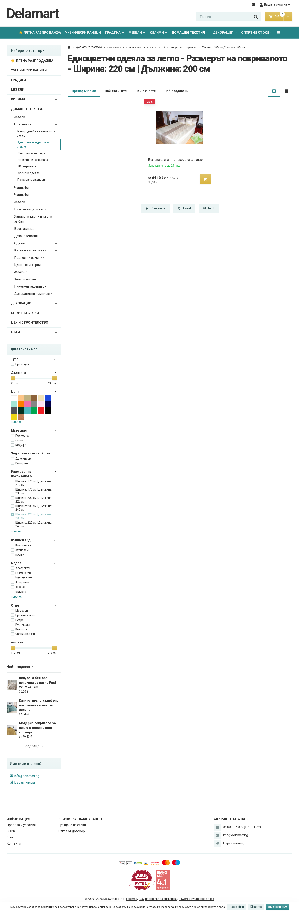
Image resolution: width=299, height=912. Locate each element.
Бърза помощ (24, 782)
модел (16, 563)
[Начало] (69, 47)
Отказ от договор (71, 831)
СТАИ (15, 332)
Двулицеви (23, 458)
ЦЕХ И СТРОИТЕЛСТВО (29, 322)
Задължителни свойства (31, 453)
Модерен (21, 610)
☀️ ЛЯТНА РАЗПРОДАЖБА (40, 32)
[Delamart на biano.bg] (163, 880)
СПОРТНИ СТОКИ (255, 32)
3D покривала (26, 166)
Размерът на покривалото (21, 474)
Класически (23, 545)
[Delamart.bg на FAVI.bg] (142, 880)
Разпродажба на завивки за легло (36, 133)
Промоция (22, 364)
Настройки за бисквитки (161, 898)
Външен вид (21, 540)
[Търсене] (256, 16)
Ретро (19, 620)
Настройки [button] (237, 906)
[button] (287, 16)
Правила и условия (21, 825)
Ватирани (21, 463)
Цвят (15, 392)
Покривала (22, 124)
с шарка (20, 591)
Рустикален (23, 624)
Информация (18, 819)
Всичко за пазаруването (81, 819)
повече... (17, 421)
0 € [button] (278, 17)
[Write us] (217, 843)
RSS (141, 898)
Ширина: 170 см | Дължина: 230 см (33, 491)
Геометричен (24, 572)
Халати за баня (25, 279)
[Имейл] (253, 4)
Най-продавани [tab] (176, 91)
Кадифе (20, 445)
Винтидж (21, 629)
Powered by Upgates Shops (196, 898)
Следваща (31, 746)
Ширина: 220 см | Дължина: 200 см (33, 516)
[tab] (274, 91)
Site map (131, 898)
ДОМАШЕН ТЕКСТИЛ (188, 32)
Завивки (20, 272)
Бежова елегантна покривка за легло (175, 160)
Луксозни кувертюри (31, 153)
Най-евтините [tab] (116, 91)
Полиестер (22, 435)
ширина (17, 642)
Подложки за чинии (29, 258)
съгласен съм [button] (277, 906)
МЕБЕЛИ (135, 32)
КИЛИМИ (157, 32)
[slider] (13, 378)
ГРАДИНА (113, 32)
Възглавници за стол (30, 209)
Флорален (22, 582)
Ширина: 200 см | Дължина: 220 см (33, 499)
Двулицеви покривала (32, 159)
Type (15, 359)
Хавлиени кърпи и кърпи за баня (33, 219)
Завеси (19, 117)
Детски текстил (26, 236)
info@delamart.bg (26, 776)
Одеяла (19, 243)
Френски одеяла (28, 173)
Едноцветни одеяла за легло (33, 144)
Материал (19, 430)
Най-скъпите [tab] (145, 91)
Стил (15, 605)
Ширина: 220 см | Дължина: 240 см (33, 524)
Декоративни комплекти (33, 294)
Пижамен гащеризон (30, 286)
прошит (20, 554)
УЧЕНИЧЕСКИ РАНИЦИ (83, 32)
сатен (19, 440)
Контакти (14, 843)
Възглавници (24, 229)
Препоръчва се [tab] (84, 91)
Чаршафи (21, 188)
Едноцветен (23, 577)
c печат (20, 586)
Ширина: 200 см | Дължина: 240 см (33, 507)
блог (10, 837)
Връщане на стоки (72, 825)
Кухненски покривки (30, 250)
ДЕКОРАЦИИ (223, 32)
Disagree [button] (256, 906)
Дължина (18, 373)
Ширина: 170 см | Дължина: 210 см (33, 483)
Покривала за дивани (31, 179)
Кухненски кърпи (27, 265)
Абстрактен (23, 568)
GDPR (11, 831)
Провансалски (25, 615)
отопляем (22, 550)
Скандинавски (25, 633)
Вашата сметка (275, 5)
